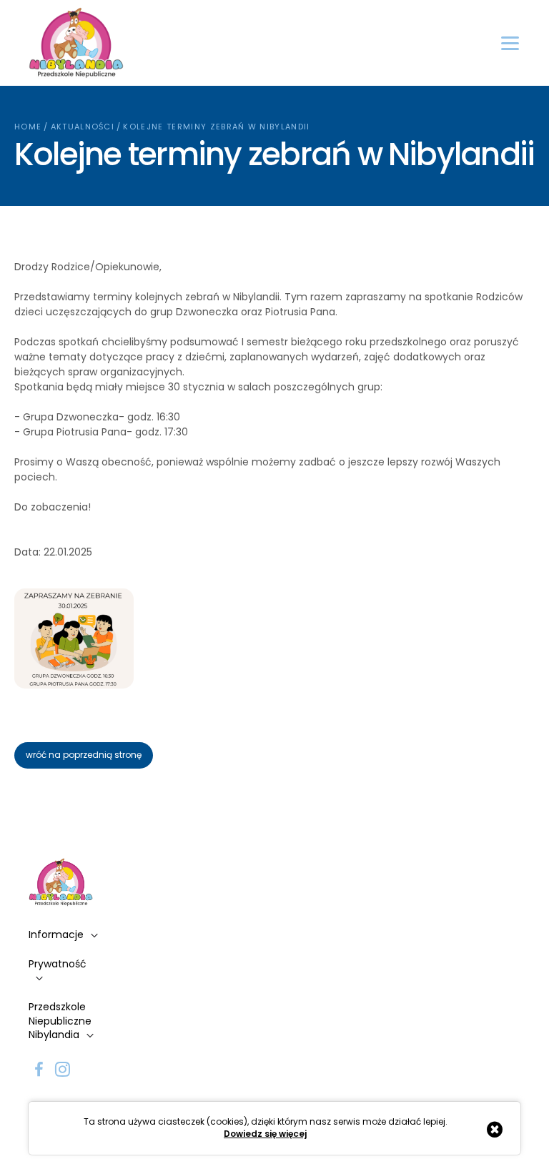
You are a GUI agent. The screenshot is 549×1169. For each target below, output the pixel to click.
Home (27, 126)
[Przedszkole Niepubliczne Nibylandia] (76, 43)
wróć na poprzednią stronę (84, 755)
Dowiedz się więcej (265, 1134)
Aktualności (83, 126)
